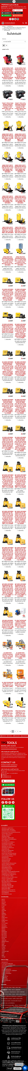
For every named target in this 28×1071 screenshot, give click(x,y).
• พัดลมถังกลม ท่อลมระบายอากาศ (8, 890)
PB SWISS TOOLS (4, 994)
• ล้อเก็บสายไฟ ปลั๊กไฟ (5, 888)
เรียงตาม (4, 39)
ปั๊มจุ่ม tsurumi (4, 1009)
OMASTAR (22, 992)
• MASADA (3, 930)
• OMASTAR (3, 940)
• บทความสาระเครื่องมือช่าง (6, 966)
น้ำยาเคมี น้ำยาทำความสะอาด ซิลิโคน (7, 1005)
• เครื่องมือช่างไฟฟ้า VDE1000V (7, 829)
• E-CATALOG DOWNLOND (7, 963)
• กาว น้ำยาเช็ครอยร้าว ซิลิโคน (7, 875)
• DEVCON (3, 902)
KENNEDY (4, 990)
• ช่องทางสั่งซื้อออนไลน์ (6, 969)
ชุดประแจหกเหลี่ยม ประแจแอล (6, 998)
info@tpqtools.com (7, 776)
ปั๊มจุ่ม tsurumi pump (11, 1009)
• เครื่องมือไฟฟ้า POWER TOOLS (8, 845)
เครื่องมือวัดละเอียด (22, 1018)
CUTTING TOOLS (8, 987)
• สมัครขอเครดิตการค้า (6, 980)
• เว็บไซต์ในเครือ (4, 979)
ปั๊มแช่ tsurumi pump (11, 1014)
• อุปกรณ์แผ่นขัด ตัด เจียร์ (6, 894)
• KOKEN (3, 919)
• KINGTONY (3, 914)
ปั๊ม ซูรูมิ (24, 1007)
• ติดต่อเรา (3, 982)
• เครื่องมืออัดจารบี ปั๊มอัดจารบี (7, 847)
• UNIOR (3, 952)
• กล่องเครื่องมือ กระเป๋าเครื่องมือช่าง (8, 839)
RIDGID (10, 994)
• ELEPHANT (3, 905)
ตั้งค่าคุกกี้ (9, 1068)
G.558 (16, 987)
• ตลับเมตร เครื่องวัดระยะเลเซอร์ (7, 864)
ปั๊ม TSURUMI (19, 1007)
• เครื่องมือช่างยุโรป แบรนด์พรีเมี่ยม (8, 831)
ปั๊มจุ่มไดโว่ (18, 1009)
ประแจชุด (2, 1007)
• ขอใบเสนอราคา (4, 962)
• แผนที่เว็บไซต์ (4, 977)
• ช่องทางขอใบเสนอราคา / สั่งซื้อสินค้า (9, 970)
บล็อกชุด (16, 1005)
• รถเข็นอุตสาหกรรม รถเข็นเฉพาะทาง (8, 874)
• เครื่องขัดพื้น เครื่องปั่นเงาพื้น (7, 885)
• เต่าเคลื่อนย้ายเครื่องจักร (6, 852)
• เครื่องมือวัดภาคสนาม (6, 883)
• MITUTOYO (4, 934)
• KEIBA (2, 912)
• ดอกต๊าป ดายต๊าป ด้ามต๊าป (7, 880)
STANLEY (13, 994)
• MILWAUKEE (4, 931)
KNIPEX (9, 989)
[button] (22, 23)
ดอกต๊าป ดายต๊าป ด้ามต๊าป (17, 998)
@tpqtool (5, 774)
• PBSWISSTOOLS (5, 941)
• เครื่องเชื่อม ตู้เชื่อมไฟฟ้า (6, 884)
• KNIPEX (3, 916)
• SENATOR (3, 945)
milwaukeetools (13, 992)
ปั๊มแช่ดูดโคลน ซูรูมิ (19, 1014)
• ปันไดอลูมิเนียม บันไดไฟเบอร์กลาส (8, 873)
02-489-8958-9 (14, 773)
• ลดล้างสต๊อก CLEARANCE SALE (8, 965)
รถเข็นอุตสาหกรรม (4, 1016)
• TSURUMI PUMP (5, 951)
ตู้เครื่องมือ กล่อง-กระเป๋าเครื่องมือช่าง (8, 1003)
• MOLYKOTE (4, 936)
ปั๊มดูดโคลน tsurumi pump (6, 1012)
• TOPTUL (3, 948)
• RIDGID (3, 943)
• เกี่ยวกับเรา (3, 975)
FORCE (13, 987)
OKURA (18, 992)
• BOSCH (3, 900)
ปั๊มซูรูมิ (21, 1009)
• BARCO (3, 899)
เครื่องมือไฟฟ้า (4, 1021)
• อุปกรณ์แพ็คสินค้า (5, 892)
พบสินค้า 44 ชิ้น (5, 49)
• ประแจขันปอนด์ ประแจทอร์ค (7, 843)
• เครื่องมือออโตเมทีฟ (5, 860)
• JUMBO (3, 909)
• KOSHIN (3, 921)
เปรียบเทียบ (8, 86)
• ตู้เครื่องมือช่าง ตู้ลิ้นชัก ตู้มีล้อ (7, 838)
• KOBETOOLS (4, 917)
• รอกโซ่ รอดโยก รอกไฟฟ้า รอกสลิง (8, 854)
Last (20, 731)
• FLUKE (3, 906)
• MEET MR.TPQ (4, 976)
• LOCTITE (3, 924)
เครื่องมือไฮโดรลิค (12, 1020)
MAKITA (13, 989)
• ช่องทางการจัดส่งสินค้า (6, 973)
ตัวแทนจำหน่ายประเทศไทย (6, 1000)
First (8, 731)
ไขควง (17, 1020)
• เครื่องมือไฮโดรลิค (5, 849)
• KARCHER (3, 910)
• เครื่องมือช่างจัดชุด (5, 836)
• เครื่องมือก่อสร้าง (5, 857)
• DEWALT (3, 903)
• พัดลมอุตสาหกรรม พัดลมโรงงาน (8, 891)
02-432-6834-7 (6, 773)
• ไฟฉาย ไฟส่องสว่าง (5, 840)
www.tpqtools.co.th (7, 777)
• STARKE (3, 947)
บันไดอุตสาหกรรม (22, 1005)
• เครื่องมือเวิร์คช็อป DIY (6, 870)
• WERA (2, 955)
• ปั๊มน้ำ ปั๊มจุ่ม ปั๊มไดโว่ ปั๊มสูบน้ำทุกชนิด (9, 881)
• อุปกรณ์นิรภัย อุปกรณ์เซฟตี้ (7, 887)
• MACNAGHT (4, 926)
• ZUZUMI (3, 957)
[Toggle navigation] (26, 23)
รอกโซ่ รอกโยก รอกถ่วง (12, 1016)
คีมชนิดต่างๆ (3, 996)
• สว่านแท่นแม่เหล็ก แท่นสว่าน (7, 856)
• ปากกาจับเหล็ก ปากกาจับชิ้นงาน (7, 842)
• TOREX (3, 950)
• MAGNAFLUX (4, 927)
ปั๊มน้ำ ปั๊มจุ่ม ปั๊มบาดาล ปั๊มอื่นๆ (17, 1012)
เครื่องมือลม (16, 1018)
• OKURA (3, 938)
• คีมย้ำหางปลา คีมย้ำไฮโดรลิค (7, 850)
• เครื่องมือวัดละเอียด (5, 861)
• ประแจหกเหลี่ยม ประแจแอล (7, 833)
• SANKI (2, 944)
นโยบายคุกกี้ (10, 1065)
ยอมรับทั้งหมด (17, 1068)
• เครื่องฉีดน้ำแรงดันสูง (6, 866)
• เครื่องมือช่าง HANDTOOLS (7, 828)
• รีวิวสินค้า (3, 967)
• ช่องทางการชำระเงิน (5, 972)
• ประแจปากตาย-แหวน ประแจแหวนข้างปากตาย (10, 832)
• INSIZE (2, 907)
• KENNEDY (3, 913)
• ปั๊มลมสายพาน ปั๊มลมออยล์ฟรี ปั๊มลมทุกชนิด (10, 871)
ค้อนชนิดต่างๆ (19, 996)
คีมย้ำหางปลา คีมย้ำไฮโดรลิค (11, 996)
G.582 (19, 987)
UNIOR (17, 994)
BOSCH (2, 987)
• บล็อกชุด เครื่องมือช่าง (6, 835)
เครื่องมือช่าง (7, 1019)
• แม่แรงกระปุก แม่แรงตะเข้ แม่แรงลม (8, 853)
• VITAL (2, 954)
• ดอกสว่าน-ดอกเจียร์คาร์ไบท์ (7, 878)
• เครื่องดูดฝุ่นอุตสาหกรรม (6, 867)
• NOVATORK (4, 937)
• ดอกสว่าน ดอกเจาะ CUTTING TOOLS (9, 877)
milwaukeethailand (5, 992)
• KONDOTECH (4, 920)
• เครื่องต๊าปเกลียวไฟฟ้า (6, 859)
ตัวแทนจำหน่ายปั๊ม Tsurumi (16, 1000)
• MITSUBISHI (4, 933)
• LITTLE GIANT (4, 923)
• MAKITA (3, 929)
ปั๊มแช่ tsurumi (4, 1014)
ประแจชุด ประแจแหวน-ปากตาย (10, 1007)
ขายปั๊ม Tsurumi (22, 994)
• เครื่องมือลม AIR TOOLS (6, 846)
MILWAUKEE (18, 989)
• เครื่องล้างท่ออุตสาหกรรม (6, 868)
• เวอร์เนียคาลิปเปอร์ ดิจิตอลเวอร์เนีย (8, 863)
